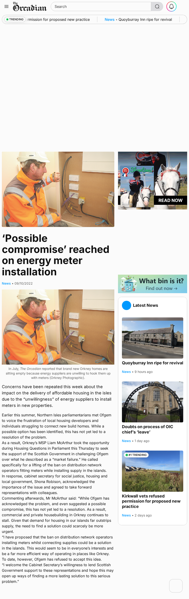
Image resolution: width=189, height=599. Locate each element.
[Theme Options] (182, 6)
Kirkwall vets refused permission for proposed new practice (151, 501)
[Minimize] (179, 582)
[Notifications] (171, 6)
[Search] (157, 6)
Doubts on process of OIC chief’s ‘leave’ (147, 429)
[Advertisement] (152, 242)
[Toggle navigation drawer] (6, 6)
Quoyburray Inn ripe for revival (152, 362)
